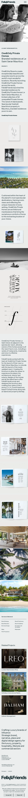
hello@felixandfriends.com (8, 764)
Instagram (4, 771)
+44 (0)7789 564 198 (7, 766)
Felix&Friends (11, 784)
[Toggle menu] (25, 2)
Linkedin (10, 771)
